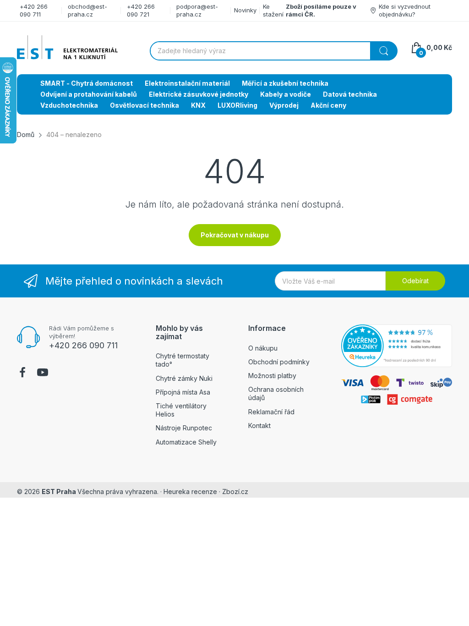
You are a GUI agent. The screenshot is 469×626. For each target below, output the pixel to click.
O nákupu (263, 348)
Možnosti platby (272, 375)
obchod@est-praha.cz (87, 10)
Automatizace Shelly (186, 442)
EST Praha (59, 491)
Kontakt (259, 425)
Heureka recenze (190, 491)
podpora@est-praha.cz (197, 10)
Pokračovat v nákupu (235, 235)
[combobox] (273, 51)
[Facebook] (22, 373)
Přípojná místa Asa (183, 392)
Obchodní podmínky (279, 362)
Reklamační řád (271, 412)
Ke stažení (273, 10)
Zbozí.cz (235, 491)
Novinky (245, 10)
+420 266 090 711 (34, 10)
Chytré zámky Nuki (184, 378)
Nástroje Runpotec (184, 428)
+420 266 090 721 (141, 10)
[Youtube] (42, 373)
